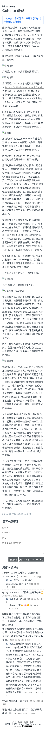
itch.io (16, 83)
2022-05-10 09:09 (35, 701)
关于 (14, 722)
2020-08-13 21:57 (28, 577)
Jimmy (6, 573)
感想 (28, 514)
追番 (32, 722)
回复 (39, 577)
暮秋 (4, 709)
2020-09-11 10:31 (31, 599)
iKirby (9, 580)
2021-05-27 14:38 (18, 640)
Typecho (17, 726)
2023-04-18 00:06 (22, 713)
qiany (5, 592)
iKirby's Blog (8, 6)
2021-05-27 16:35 (32, 692)
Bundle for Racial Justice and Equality (24, 87)
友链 (26, 722)
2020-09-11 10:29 (10, 596)
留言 (20, 722)
